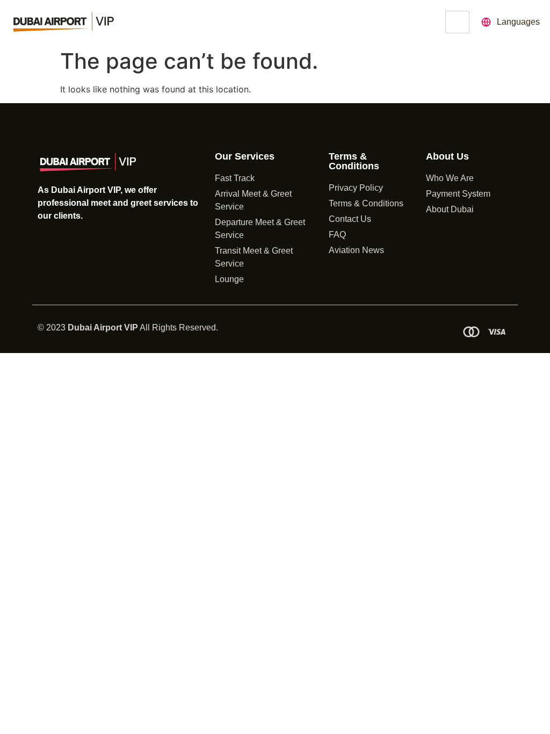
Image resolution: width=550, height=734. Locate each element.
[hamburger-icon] (457, 22)
